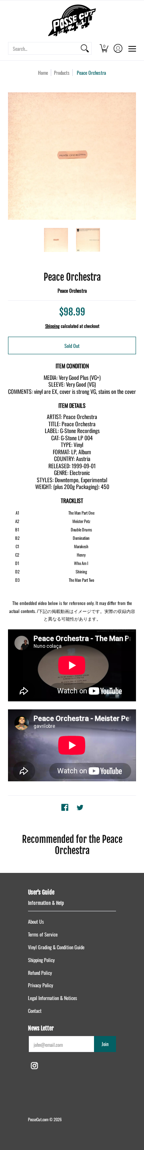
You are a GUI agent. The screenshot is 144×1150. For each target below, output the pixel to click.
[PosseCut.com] (72, 20)
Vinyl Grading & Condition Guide (56, 947)
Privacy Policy (40, 985)
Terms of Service (43, 934)
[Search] (84, 48)
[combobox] (43, 48)
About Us (36, 921)
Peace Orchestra (72, 290)
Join (105, 1044)
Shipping (52, 326)
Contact (35, 1010)
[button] (104, 48)
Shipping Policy (41, 960)
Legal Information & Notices (52, 998)
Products (62, 72)
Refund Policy (40, 972)
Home (43, 72)
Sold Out (72, 345)
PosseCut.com (38, 1119)
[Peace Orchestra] (56, 240)
